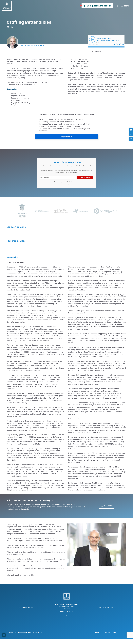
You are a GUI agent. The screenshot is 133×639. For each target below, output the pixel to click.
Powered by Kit (66, 184)
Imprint (98, 633)
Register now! (97, 100)
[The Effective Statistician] (7, 6)
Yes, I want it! (85, 178)
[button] (117, 6)
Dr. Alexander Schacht (33, 45)
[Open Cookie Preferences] (4, 637)
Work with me (107, 607)
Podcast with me (28, 607)
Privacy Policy (110, 633)
